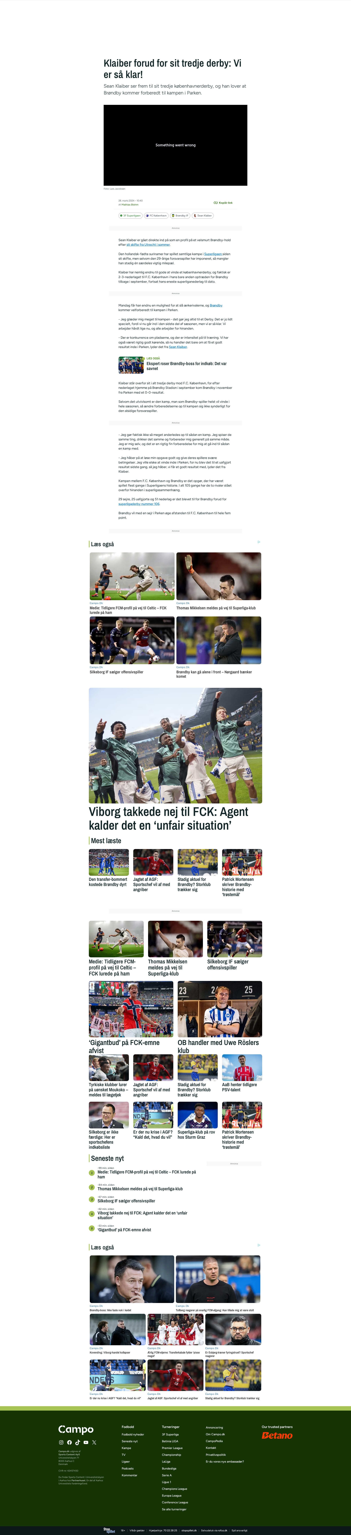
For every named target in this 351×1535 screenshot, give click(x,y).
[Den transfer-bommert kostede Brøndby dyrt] (109, 862)
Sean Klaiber (204, 215)
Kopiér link (226, 202)
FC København (158, 215)
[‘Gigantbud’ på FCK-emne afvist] (131, 1009)
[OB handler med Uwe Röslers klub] (220, 1009)
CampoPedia (214, 1441)
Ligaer (126, 1461)
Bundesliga (169, 1468)
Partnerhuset (78, 1480)
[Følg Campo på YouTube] (86, 1442)
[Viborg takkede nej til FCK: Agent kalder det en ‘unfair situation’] (175, 745)
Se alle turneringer (174, 1509)
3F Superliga (170, 1434)
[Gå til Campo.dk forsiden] (75, 1434)
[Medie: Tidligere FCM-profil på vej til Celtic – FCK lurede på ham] (116, 939)
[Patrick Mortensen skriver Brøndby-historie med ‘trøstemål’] (242, 862)
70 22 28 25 (170, 1530)
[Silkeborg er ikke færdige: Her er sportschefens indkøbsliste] (109, 1115)
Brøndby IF (182, 215)
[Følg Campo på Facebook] (69, 1442)
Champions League (174, 1489)
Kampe (126, 1448)
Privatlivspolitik (216, 1455)
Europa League (172, 1495)
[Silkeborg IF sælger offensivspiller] (234, 939)
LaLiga (166, 1461)
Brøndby (216, 305)
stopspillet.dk (189, 1530)
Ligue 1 (166, 1482)
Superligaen (213, 254)
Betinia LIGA (170, 1441)
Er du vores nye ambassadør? (225, 1461)
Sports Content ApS (69, 1454)
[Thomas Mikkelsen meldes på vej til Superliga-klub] (175, 939)
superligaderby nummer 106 (138, 504)
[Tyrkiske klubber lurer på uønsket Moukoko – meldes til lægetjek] (109, 1067)
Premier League (172, 1448)
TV (123, 1455)
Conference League (175, 1502)
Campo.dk (63, 1451)
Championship (171, 1455)
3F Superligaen (132, 215)
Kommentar (129, 1475)
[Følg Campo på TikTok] (77, 1442)
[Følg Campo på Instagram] (61, 1442)
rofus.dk (222, 1530)
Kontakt (211, 1448)
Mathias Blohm (130, 204)
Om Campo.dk (215, 1434)
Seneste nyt (130, 1441)
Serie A (167, 1475)
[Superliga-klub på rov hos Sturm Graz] (198, 1115)
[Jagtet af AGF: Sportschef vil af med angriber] (153, 862)
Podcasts (127, 1468)
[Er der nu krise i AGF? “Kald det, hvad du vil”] (153, 1115)
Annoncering (214, 1427)
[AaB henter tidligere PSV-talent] (242, 1067)
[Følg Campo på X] (94, 1442)
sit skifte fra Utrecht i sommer (148, 245)
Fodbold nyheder (133, 1434)
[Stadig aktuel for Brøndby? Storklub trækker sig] (198, 862)
